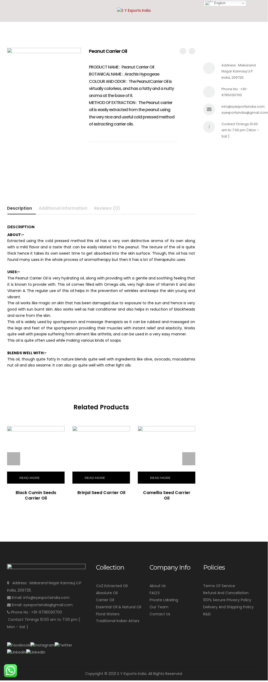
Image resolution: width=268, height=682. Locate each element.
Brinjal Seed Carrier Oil (101, 493)
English (219, 3)
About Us (158, 585)
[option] (44, 85)
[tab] (21, 208)
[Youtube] (35, 652)
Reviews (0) (107, 208)
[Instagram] (42, 645)
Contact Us (160, 614)
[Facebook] (18, 645)
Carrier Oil (105, 600)
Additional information (63, 208)
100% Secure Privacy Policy (227, 600)
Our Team (159, 607)
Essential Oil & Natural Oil (118, 607)
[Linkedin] (16, 652)
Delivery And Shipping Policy (228, 607)
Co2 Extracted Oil (112, 585)
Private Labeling (164, 600)
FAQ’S (155, 592)
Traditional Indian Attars (117, 620)
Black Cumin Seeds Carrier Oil (36, 495)
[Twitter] (63, 645)
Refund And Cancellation (226, 592)
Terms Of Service (219, 585)
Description (19, 208)
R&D (207, 614)
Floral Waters (107, 614)
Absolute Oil (107, 592)
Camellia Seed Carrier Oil (166, 495)
